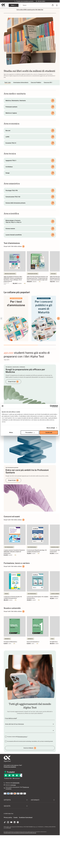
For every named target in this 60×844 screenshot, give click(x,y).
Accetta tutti (48, 432)
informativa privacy (22, 736)
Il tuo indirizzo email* (11, 718)
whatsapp (13, 785)
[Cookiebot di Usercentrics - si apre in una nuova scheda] (51, 406)
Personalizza (28, 432)
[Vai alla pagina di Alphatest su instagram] (8, 822)
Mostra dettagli (51, 427)
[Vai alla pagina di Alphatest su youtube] (11, 822)
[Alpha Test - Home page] (3, 5)
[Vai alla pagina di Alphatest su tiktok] (4, 822)
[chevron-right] (58, 318)
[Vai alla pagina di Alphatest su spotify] (17, 822)
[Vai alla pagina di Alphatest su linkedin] (14, 822)
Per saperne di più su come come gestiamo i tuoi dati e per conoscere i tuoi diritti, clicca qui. (20, 832)
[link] (56, 5)
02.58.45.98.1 (16, 782)
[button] (52, 5)
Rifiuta (11, 432)
